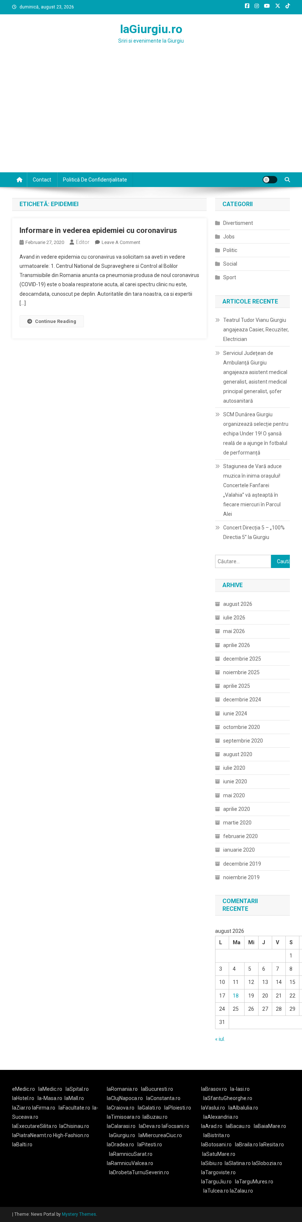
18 (236, 996)
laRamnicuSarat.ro (130, 1154)
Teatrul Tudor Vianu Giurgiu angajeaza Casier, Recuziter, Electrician (256, 329)
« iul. (220, 1039)
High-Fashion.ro (71, 1135)
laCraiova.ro (120, 1108)
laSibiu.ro (211, 1163)
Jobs (229, 237)
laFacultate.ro (74, 1108)
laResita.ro (271, 1144)
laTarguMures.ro (254, 1182)
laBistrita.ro (216, 1135)
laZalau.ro (241, 1191)
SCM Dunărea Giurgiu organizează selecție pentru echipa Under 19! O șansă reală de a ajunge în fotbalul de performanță (255, 433)
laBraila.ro (246, 1144)
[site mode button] (270, 179)
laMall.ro (74, 1098)
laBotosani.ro (216, 1144)
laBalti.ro (22, 1144)
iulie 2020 (234, 768)
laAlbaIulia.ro (243, 1108)
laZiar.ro (22, 1108)
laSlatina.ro (238, 1163)
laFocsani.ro (175, 1126)
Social (230, 264)
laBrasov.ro (214, 1089)
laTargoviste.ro (218, 1172)
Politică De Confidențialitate (95, 180)
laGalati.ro (149, 1108)
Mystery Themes (79, 1214)
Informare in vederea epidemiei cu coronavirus (98, 230)
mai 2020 (234, 795)
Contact (42, 180)
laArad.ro (211, 1126)
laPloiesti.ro (177, 1108)
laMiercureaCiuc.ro (160, 1135)
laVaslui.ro (214, 1108)
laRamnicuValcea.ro (130, 1163)
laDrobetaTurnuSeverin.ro (139, 1172)
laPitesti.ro (149, 1144)
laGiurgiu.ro (151, 29)
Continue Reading (55, 321)
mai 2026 (234, 631)
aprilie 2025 (236, 686)
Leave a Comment (121, 242)
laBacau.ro (238, 1126)
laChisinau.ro (74, 1126)
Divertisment (238, 223)
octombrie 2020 (241, 727)
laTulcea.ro (216, 1191)
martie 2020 (237, 823)
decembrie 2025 (242, 659)
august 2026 (237, 604)
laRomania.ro (122, 1089)
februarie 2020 (240, 836)
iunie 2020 (235, 781)
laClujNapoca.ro (125, 1098)
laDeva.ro (150, 1126)
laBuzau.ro (155, 1117)
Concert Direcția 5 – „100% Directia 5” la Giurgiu (254, 532)
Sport (229, 277)
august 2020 (237, 754)
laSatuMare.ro (218, 1154)
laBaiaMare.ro (270, 1126)
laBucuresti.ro (157, 1089)
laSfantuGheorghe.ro (227, 1098)
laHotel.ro (23, 1098)
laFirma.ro (43, 1108)
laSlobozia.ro (267, 1163)
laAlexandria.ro (220, 1117)
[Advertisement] (151, 117)
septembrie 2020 (243, 741)
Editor (82, 242)
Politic (230, 250)
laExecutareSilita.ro (34, 1126)
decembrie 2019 (242, 864)
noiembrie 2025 (241, 672)
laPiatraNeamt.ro (32, 1135)
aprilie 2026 (236, 645)
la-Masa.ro (50, 1098)
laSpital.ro (77, 1089)
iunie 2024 (235, 713)
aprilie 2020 (236, 809)
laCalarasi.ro (121, 1126)
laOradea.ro (120, 1144)
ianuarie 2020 (239, 850)
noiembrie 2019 (241, 877)
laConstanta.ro (163, 1098)
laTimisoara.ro (123, 1117)
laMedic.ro (50, 1089)
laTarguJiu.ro (218, 1182)
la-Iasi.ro (240, 1089)
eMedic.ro (23, 1089)
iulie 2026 (234, 618)
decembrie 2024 (242, 699)
